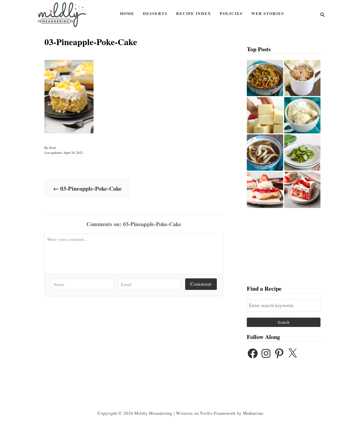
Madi (52, 147)
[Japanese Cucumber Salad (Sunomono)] (302, 152)
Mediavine (253, 413)
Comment (201, 284)
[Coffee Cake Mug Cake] (302, 78)
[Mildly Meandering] (62, 14)
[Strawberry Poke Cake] (302, 190)
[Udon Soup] (265, 152)
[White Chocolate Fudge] (265, 115)
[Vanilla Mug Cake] (302, 115)
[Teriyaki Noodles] (265, 78)
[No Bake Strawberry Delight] (265, 190)
